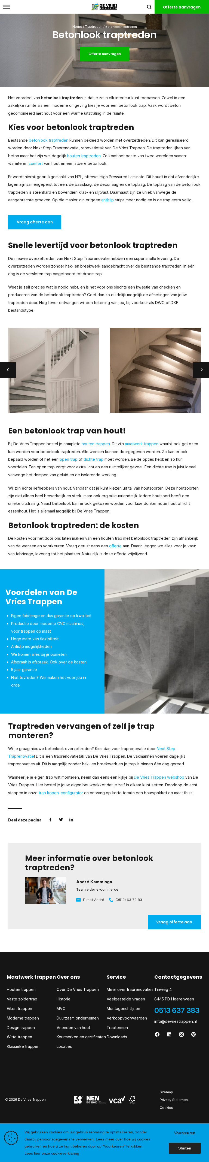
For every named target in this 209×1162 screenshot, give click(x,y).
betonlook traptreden (48, 140)
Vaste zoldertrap (22, 999)
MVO (61, 1008)
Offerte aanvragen (104, 53)
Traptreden (94, 27)
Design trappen (21, 1027)
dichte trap (93, 459)
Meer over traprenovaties (130, 989)
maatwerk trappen (141, 443)
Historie (63, 999)
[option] (53, 370)
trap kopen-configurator (61, 792)
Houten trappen (21, 989)
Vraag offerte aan (35, 222)
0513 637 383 (176, 1010)
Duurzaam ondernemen (78, 1018)
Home (77, 27)
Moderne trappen (23, 1018)
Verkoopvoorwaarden (127, 1018)
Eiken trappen (19, 1008)
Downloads (117, 1036)
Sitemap (166, 1092)
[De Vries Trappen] (104, 6)
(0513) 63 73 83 (129, 900)
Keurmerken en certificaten (81, 1036)
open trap (69, 459)
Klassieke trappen (23, 1046)
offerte (115, 546)
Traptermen (117, 1027)
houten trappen (96, 443)
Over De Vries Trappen (78, 989)
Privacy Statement (174, 1100)
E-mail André (93, 900)
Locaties (64, 1046)
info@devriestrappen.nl (175, 1021)
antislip (107, 200)
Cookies (166, 1108)
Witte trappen (19, 1036)
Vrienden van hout (73, 1027)
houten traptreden (84, 155)
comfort (36, 163)
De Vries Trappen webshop (159, 777)
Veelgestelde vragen (126, 999)
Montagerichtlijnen (123, 1008)
